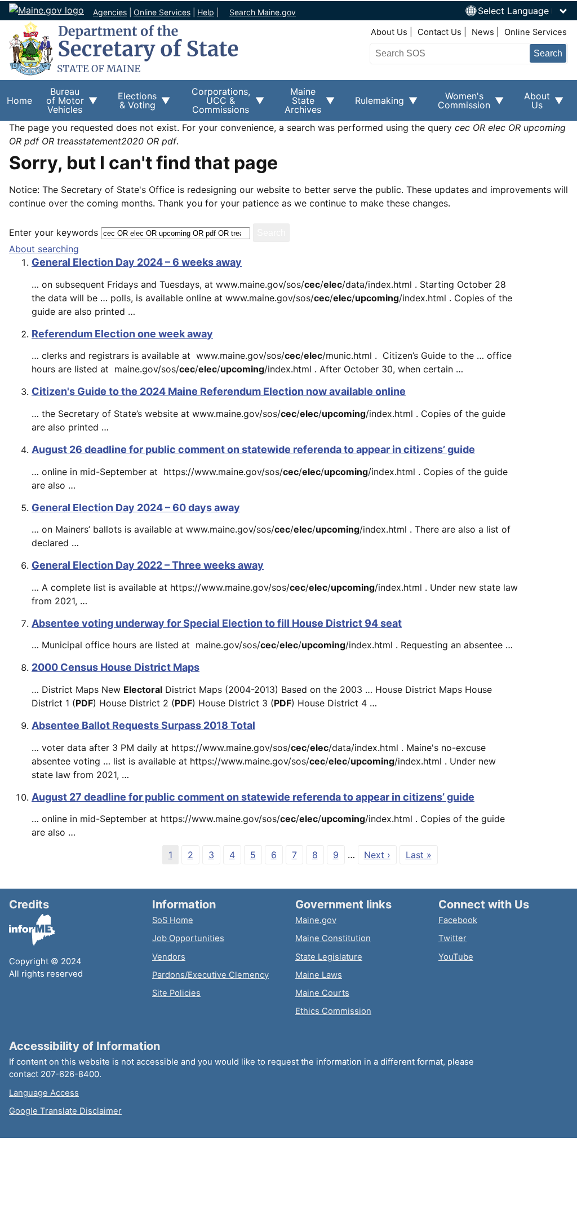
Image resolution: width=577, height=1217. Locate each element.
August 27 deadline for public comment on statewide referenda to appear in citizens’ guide (253, 797)
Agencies (110, 12)
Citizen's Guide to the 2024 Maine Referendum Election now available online (219, 391)
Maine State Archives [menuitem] (299, 103)
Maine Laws (318, 975)
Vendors (168, 957)
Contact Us (439, 32)
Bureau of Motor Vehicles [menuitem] (61, 103)
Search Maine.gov (262, 12)
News (483, 32)
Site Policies (176, 993)
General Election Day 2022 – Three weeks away (148, 565)
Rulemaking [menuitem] (376, 106)
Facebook (457, 920)
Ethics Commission (333, 1011)
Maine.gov (315, 920)
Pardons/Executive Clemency (210, 975)
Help (205, 12)
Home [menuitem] (19, 100)
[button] (523, 10)
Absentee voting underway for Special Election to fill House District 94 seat (217, 623)
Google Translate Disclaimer (65, 1111)
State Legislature (328, 957)
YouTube (455, 957)
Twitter (452, 938)
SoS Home (172, 920)
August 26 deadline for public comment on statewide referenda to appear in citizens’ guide (253, 449)
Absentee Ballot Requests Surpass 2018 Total (143, 725)
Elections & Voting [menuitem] (134, 104)
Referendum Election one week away (122, 334)
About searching (44, 248)
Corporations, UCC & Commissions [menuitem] (217, 103)
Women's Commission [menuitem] (460, 104)
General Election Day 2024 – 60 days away (136, 507)
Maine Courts (322, 993)
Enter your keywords (53, 232)
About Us (389, 32)
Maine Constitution (333, 938)
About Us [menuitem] (533, 104)
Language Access (44, 1093)
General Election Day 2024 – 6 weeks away (137, 262)
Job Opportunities (188, 938)
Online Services (162, 12)
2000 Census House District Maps (115, 667)
